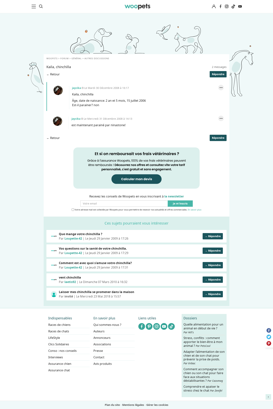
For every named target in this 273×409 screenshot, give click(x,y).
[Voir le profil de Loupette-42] (54, 236)
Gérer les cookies (157, 405)
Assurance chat (59, 370)
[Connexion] (214, 6)
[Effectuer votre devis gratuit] (136, 168)
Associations (102, 344)
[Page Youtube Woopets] (240, 6)
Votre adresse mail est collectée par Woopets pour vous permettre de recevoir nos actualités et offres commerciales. (137, 209)
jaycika (58, 90)
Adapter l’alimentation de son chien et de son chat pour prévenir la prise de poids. (204, 357)
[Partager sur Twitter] (268, 337)
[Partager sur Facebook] (268, 330)
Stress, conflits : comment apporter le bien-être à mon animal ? (202, 342)
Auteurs (99, 331)
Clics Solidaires (58, 344)
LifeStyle (54, 338)
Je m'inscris (180, 203)
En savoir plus (194, 209)
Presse (98, 351)
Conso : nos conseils (62, 351)
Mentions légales (133, 405)
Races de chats (58, 331)
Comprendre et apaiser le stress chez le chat (202, 388)
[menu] (34, 6)
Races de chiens (59, 325)
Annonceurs (101, 338)
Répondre (218, 74)
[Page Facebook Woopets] (220, 6)
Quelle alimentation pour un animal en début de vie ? (203, 328)
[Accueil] (137, 6)
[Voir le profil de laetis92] (54, 279)
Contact (98, 357)
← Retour (53, 74)
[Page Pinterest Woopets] (149, 326)
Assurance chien (59, 364)
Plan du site (112, 405)
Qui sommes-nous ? (107, 325)
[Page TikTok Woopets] (233, 6)
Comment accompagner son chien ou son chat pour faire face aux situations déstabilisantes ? (203, 375)
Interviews (55, 357)
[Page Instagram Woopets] (226, 6)
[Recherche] (41, 6)
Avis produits (102, 364)
